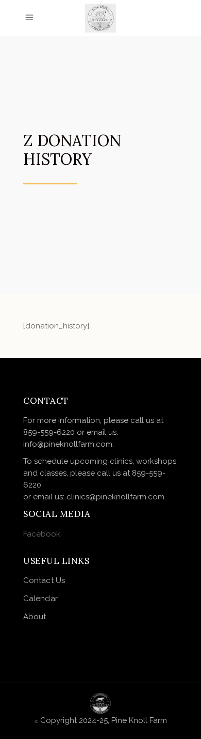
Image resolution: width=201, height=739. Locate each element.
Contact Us (44, 580)
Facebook (41, 534)
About (34, 616)
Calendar (40, 598)
